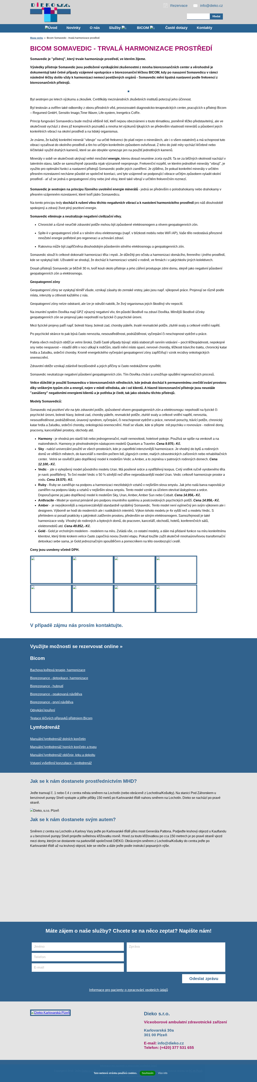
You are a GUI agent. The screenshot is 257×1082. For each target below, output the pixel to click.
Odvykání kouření (42, 710)
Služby (115, 28)
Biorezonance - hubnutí (46, 686)
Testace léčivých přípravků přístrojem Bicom (61, 718)
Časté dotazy (176, 28)
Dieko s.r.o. (157, 1013)
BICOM (143, 28)
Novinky (73, 28)
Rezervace (179, 6)
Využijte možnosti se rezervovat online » (76, 646)
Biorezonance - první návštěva (51, 702)
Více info (162, 1073)
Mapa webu (36, 38)
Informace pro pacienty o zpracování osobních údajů (128, 990)
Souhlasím (147, 1073)
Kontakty (204, 28)
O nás (95, 28)
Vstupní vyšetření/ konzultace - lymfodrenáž (61, 763)
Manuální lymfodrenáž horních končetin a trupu (63, 747)
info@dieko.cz (211, 6)
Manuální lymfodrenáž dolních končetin (58, 739)
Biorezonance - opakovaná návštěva (56, 694)
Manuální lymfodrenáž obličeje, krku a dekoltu (62, 755)
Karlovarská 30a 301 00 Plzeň (159, 1032)
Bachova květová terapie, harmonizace (57, 670)
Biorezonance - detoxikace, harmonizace (59, 678)
